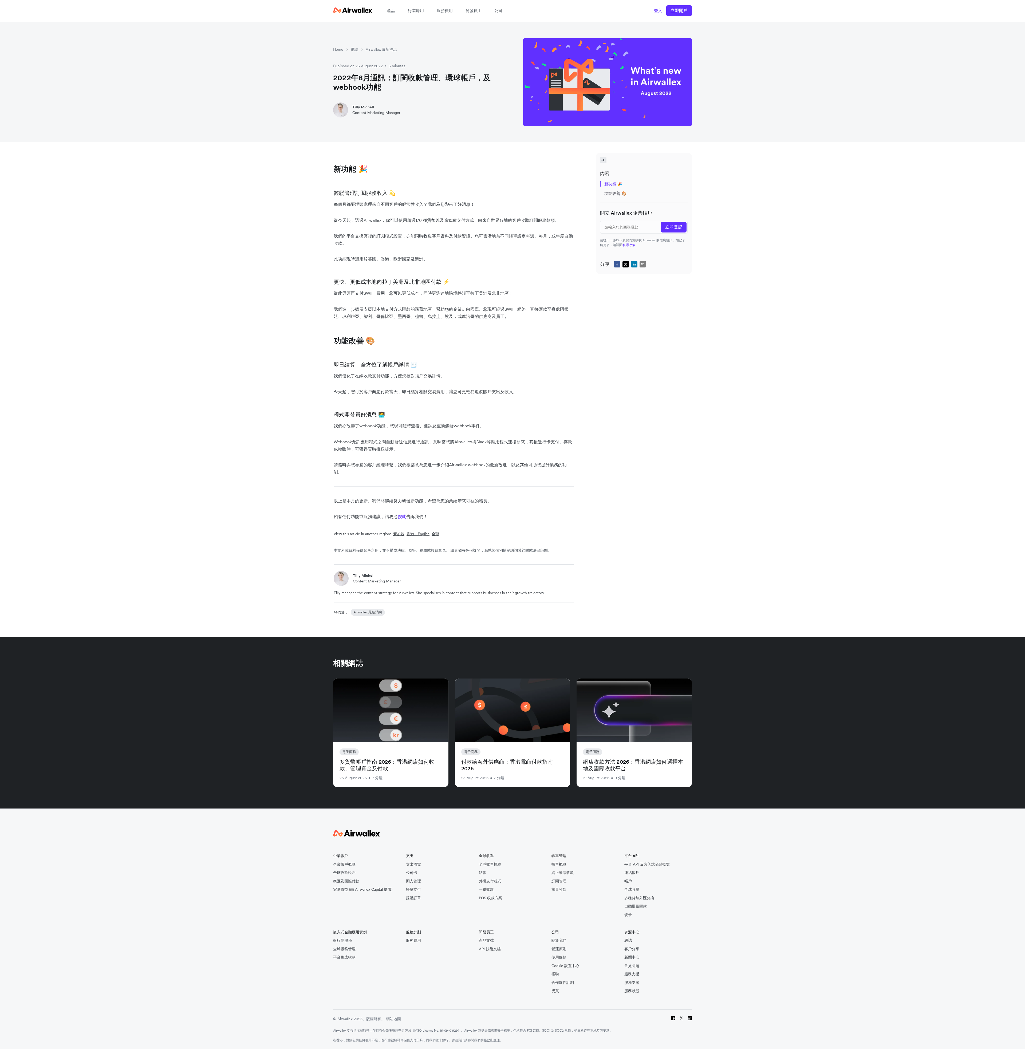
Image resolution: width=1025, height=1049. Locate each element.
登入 (658, 10)
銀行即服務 (342, 940)
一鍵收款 (486, 889)
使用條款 (558, 957)
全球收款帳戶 (344, 872)
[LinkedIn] (690, 1019)
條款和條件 (492, 1040)
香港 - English (418, 533)
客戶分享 (631, 949)
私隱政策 (628, 245)
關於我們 (558, 940)
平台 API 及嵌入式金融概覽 (647, 864)
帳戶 (628, 881)
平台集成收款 (344, 957)
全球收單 (631, 889)
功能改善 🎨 (616, 193)
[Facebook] (673, 1019)
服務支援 (631, 974)
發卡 (628, 915)
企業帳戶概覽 (344, 864)
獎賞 (555, 991)
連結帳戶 (631, 872)
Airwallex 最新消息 (381, 49)
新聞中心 (631, 957)
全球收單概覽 (490, 864)
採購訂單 (413, 898)
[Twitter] (682, 1019)
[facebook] (617, 264)
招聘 (555, 974)
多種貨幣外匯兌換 (639, 898)
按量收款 (558, 889)
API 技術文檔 (490, 949)
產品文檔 (486, 940)
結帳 (482, 872)
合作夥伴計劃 (562, 982)
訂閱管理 (558, 881)
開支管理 (413, 881)
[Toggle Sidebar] (603, 160)
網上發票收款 (562, 872)
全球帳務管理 (344, 949)
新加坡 (398, 533)
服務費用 (445, 10)
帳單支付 (413, 889)
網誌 (354, 49)
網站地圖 (393, 1018)
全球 (435, 533)
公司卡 (411, 872)
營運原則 (558, 949)
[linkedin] (634, 264)
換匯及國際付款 (346, 881)
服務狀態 (631, 991)
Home (338, 49)
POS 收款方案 (490, 898)
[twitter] (625, 264)
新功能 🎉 (613, 183)
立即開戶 (679, 10)
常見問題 (631, 966)
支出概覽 (413, 864)
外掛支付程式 (490, 881)
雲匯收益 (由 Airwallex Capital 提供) (362, 889)
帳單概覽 (558, 864)
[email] (643, 264)
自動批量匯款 (635, 906)
